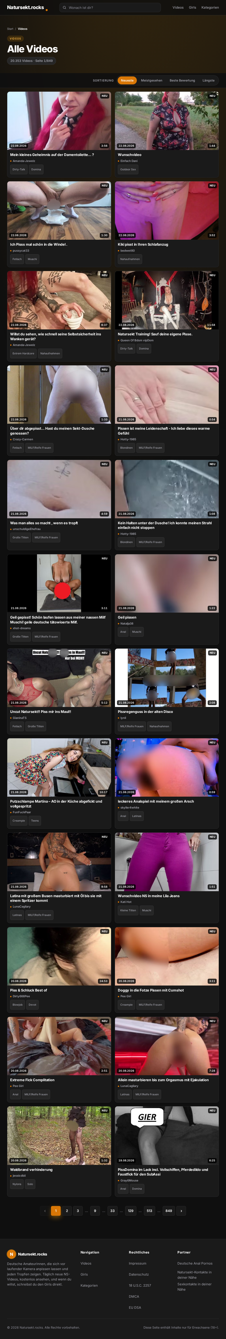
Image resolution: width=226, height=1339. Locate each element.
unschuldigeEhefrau (27, 529)
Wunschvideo (129, 154)
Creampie (19, 820)
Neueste (127, 80)
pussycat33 (21, 250)
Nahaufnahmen (130, 259)
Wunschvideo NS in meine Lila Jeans (148, 896)
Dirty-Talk (19, 169)
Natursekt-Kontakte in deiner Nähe (197, 1275)
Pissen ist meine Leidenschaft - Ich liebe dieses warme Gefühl (164, 430)
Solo (30, 1184)
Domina (36, 169)
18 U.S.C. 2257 (140, 1285)
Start (10, 28)
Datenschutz (139, 1274)
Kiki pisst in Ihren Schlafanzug (143, 244)
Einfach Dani (129, 161)
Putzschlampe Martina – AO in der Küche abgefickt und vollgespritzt (56, 803)
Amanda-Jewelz (24, 161)
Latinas (136, 816)
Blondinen (126, 447)
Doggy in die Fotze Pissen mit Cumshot (151, 990)
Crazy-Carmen (23, 439)
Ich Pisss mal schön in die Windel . (38, 244)
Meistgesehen (151, 80)
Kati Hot (126, 902)
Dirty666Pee (21, 996)
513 (149, 1211)
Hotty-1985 (128, 439)
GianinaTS (19, 718)
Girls (192, 7)
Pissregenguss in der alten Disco (145, 711)
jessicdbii (19, 1175)
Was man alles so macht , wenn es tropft (44, 523)
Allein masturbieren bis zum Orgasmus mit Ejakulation (163, 1080)
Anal (123, 631)
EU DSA (135, 1307)
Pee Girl (126, 996)
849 (169, 1211)
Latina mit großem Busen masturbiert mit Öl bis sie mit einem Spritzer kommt (56, 898)
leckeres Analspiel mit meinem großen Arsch (156, 801)
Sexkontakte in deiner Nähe (197, 1287)
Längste (209, 80)
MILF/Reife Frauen (39, 447)
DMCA (134, 1296)
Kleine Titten (128, 910)
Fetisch (17, 259)
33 (112, 1211)
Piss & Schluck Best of (28, 990)
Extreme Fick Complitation (32, 1080)
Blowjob (18, 1004)
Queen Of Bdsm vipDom (137, 340)
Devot (32, 1004)
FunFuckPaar (22, 812)
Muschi (32, 259)
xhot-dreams (22, 628)
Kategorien (210, 7)
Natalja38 (127, 623)
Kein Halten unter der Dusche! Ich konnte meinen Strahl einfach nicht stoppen (165, 525)
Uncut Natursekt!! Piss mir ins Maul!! (40, 711)
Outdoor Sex (128, 169)
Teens (35, 820)
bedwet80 (128, 250)
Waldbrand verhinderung (31, 1169)
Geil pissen (127, 617)
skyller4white (130, 807)
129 (131, 1211)
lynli (123, 718)
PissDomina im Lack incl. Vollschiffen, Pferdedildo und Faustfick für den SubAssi (163, 1171)
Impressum (137, 1263)
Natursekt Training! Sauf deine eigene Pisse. (155, 334)
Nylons (17, 1184)
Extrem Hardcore (23, 353)
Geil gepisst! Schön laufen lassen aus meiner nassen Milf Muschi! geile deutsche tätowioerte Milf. (57, 619)
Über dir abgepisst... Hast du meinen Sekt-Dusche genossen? (52, 430)
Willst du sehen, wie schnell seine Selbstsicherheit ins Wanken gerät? (55, 336)
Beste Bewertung (182, 80)
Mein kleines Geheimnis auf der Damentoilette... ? (52, 154)
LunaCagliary (22, 906)
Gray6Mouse (129, 1180)
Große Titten (20, 537)
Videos (178, 7)
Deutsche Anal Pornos (197, 1264)
